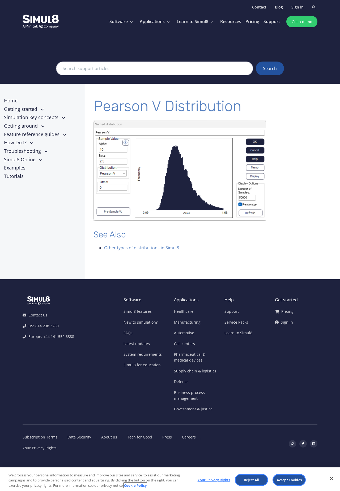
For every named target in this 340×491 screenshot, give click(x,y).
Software (118, 21)
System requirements (143, 354)
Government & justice (193, 408)
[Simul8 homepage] (41, 21)
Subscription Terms (40, 437)
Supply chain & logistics (195, 370)
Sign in (297, 7)
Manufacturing (187, 322)
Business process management (189, 395)
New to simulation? (141, 322)
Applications (152, 21)
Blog (279, 7)
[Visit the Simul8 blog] (292, 443)
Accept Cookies (289, 479)
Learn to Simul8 (192, 21)
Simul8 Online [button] (20, 159)
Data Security (79, 437)
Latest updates (137, 343)
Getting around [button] (21, 126)
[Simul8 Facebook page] (303, 443)
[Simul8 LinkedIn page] (313, 443)
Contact (259, 7)
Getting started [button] (21, 109)
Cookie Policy (135, 485)
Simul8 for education (142, 364)
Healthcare (183, 311)
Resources (230, 21)
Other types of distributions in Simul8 (141, 248)
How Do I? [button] (16, 142)
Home (11, 100)
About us (109, 437)
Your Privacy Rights (40, 447)
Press (167, 437)
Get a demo (302, 21)
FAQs (128, 332)
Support (272, 21)
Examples (15, 167)
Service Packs (236, 322)
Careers (189, 437)
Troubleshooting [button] (23, 151)
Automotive (184, 332)
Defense (181, 381)
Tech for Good (139, 437)
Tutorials (14, 176)
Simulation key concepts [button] (32, 117)
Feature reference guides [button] (32, 134)
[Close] (331, 478)
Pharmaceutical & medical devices (189, 357)
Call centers (184, 343)
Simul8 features (138, 311)
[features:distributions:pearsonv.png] (201, 170)
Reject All (251, 479)
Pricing (252, 21)
